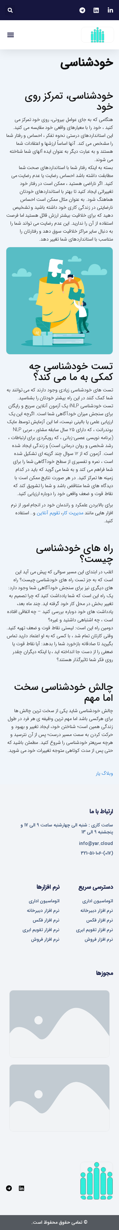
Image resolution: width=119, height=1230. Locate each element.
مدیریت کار (72, 513)
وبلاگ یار (104, 773)
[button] (10, 10)
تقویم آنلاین (48, 513)
